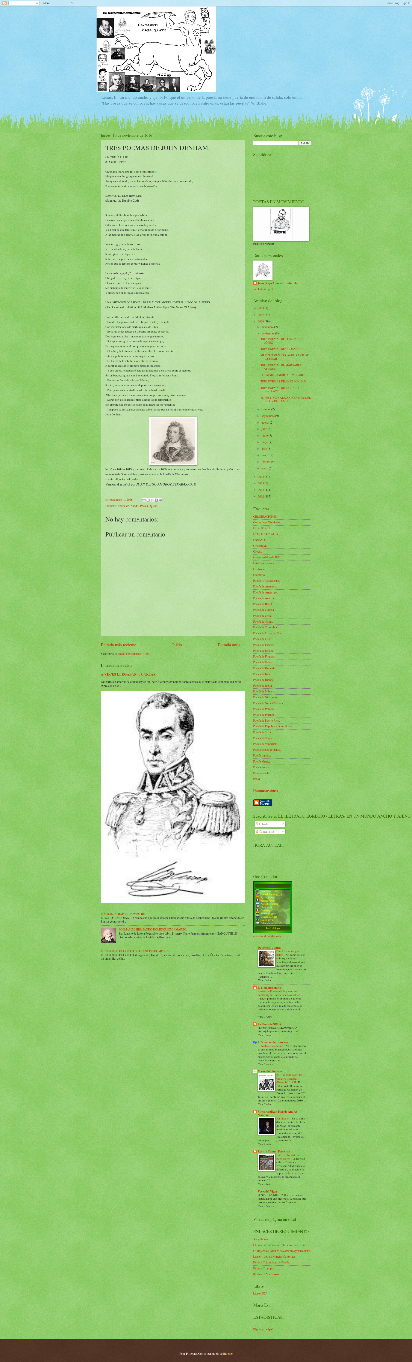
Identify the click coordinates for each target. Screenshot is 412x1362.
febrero (266, 462)
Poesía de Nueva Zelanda (268, 703)
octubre (266, 409)
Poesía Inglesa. (149, 506)
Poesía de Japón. (263, 685)
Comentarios (266, 831)
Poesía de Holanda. (264, 668)
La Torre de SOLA (269, 1024)
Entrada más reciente (118, 644)
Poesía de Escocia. (264, 645)
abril (265, 449)
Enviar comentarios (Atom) (134, 654)
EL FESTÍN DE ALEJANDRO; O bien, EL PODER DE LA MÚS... (286, 399)
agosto (266, 422)
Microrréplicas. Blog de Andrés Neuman (277, 1113)
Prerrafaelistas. (262, 773)
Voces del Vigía (267, 1191)
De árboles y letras (269, 947)
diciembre (268, 327)
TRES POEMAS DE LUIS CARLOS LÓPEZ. (282, 341)
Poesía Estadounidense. (267, 750)
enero (265, 468)
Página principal (263, 1329)
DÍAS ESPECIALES (265, 534)
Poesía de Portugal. (264, 715)
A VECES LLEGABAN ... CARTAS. (128, 674)
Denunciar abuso (265, 790)
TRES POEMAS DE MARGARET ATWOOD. (281, 367)
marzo (266, 455)
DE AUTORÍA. (262, 528)
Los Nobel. (259, 569)
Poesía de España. (263, 651)
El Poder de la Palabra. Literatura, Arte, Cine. (280, 1245)
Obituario (259, 575)
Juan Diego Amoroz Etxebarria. (278, 283)
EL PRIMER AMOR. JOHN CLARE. (282, 375)
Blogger (228, 1354)
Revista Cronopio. (264, 1268)
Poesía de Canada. (263, 610)
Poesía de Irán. (262, 674)
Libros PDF (260, 1293)
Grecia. (257, 551)
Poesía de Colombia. (265, 627)
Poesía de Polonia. (264, 709)
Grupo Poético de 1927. (267, 557)
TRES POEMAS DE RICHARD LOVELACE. (280, 389)
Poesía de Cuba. (262, 639)
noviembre (268, 333)
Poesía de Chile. (262, 616)
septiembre (268, 416)
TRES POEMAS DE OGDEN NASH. (283, 349)
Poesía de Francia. (264, 656)
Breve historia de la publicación (287, 1156)
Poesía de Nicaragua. (265, 697)
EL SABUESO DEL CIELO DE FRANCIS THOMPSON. (135, 951)
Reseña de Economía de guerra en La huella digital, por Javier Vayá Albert (279, 993)
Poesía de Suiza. (262, 738)
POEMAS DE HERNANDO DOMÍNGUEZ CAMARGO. (153, 929)
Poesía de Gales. (262, 662)
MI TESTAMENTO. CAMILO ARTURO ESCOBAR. (285, 357)
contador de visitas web (267, 936)
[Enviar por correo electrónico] (144, 500)
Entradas (263, 824)
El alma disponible (270, 988)
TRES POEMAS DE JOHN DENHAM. (284, 381)
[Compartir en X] (152, 500)
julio (265, 429)
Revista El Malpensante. (267, 1274)
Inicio (177, 644)
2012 (261, 496)
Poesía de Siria (262, 732)
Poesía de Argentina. (265, 592)
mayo (265, 442)
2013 (261, 490)
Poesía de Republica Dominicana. (273, 726)
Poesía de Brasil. (263, 604)
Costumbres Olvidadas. (267, 522)
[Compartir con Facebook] (156, 500)
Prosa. (257, 779)
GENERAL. (260, 546)
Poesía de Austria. (263, 598)
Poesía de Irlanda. (128, 506)
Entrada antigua (231, 644)
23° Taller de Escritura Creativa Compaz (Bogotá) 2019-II (289, 1078)
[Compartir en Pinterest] (160, 500)
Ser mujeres (283, 1118)
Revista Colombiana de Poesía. (271, 1262)
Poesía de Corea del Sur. (267, 633)
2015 (261, 477)
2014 (261, 483)
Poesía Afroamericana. (266, 580)
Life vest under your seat (273, 1042)
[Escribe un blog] (148, 500)
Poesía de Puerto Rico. (266, 720)
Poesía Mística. (262, 761)
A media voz (260, 1239)
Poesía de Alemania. (265, 586)
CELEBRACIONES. (265, 516)
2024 (261, 308)
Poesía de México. (264, 691)
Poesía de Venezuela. (265, 744)
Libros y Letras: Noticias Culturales (274, 1256)
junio (265, 435)
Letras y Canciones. (264, 563)
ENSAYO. (259, 540)
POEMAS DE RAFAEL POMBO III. (123, 914)
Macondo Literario (270, 1071)
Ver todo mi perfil (263, 289)
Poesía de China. (263, 621)
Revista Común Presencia (274, 1151)
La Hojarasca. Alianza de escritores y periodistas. (282, 1251)
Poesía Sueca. (261, 767)
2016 (261, 321)
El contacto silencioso (271, 1046)
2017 (261, 315)
